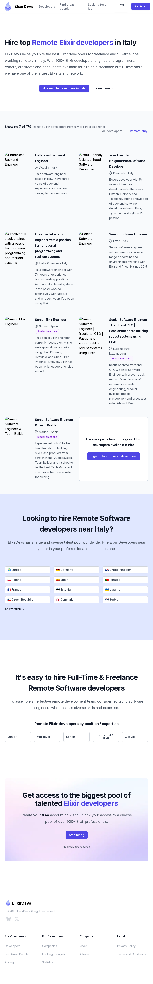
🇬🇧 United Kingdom (118, 569)
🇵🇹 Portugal (113, 579)
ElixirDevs (23, 6)
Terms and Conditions (131, 954)
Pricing (9, 962)
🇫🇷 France (14, 589)
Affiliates (85, 954)
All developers (112, 131)
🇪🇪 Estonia (63, 589)
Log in (121, 6)
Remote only (138, 131)
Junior (11, 736)
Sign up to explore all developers (114, 456)
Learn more (104, 88)
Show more (14, 608)
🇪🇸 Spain (62, 579)
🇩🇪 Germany (64, 569)
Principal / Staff (106, 736)
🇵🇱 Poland (14, 579)
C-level (130, 736)
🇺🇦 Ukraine (112, 589)
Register (140, 6)
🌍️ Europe (14, 569)
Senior (70, 736)
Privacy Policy (126, 946)
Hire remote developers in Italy (64, 88)
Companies (49, 946)
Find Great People (17, 954)
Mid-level (43, 736)
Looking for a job (97, 6)
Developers (47, 6)
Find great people (67, 6)
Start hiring (76, 835)
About (83, 946)
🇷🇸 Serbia (111, 599)
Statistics (48, 962)
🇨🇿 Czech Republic (20, 599)
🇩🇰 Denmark (64, 599)
